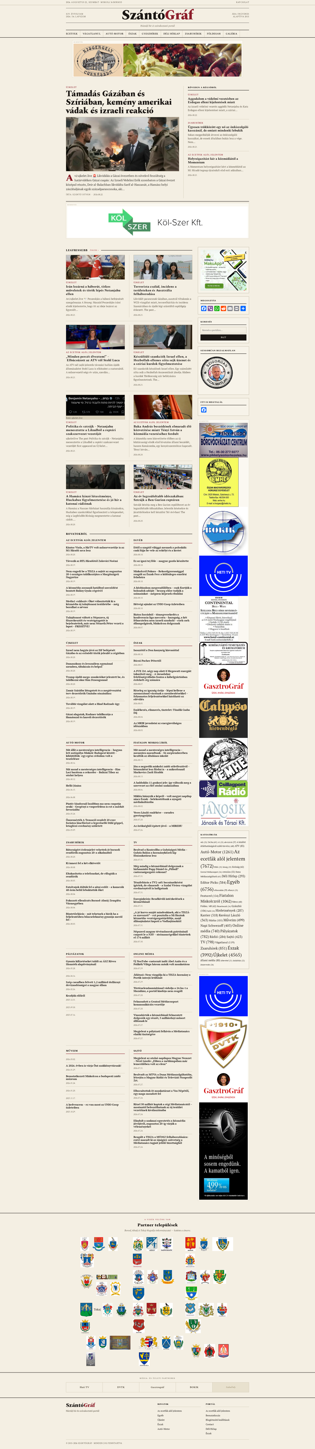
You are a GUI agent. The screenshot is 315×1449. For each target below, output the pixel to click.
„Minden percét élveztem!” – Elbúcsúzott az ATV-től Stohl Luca (93, 358)
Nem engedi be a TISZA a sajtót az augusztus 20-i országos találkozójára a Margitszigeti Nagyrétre (94, 574)
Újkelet (71, 87)
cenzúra (228, 871)
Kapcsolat (242, 2)
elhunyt (233, 890)
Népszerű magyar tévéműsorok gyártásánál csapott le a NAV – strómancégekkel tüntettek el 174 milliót (162, 934)
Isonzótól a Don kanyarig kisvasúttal (156, 650)
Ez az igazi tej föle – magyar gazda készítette (161, 561)
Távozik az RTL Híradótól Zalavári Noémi (92, 561)
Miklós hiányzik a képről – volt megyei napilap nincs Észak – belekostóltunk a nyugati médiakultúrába (162, 799)
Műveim (72, 1051)
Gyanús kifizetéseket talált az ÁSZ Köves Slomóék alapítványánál (91, 963)
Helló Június (73, 785)
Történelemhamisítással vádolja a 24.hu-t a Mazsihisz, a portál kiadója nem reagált (161, 989)
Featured (209, 896)
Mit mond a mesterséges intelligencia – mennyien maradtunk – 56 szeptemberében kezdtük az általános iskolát (161, 752)
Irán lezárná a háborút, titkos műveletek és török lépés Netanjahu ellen (93, 290)
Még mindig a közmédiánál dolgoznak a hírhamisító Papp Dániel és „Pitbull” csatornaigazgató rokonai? (158, 869)
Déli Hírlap (171, 33)
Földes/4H (214, 33)
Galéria (231, 33)
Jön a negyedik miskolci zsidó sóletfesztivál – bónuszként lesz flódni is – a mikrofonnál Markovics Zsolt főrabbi (161, 769)
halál (211, 911)
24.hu (212, 842)
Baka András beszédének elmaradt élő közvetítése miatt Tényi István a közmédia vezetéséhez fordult (162, 430)
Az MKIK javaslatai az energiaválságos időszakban (157, 724)
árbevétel (226, 960)
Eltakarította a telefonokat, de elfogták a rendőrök (91, 875)
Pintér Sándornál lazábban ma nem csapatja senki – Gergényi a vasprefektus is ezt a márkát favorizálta (95, 806)
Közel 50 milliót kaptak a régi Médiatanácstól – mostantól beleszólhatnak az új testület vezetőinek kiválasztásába (163, 1107)
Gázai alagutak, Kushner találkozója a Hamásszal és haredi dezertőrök (89, 716)
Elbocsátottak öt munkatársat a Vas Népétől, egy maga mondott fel (161, 1092)
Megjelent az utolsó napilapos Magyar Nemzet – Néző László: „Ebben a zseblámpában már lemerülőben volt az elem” (162, 1061)
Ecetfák (72, 33)
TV (135, 842)
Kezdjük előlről (75, 995)
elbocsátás (220, 890)
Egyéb (138, 540)
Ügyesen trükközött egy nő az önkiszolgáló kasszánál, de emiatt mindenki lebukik (218, 129)
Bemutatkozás (213, 1415)
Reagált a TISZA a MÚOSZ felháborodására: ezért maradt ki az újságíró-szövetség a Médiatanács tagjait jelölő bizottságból (161, 1139)
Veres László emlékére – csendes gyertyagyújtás (154, 814)
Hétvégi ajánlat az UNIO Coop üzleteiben (159, 604)
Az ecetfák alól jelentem (205, 154)
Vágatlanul (92, 33)
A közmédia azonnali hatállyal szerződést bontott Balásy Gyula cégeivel (92, 589)
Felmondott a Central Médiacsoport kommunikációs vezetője (156, 1003)
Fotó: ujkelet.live (74, 417)
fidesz (237, 901)
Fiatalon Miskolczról (151, 742)
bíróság (238, 866)
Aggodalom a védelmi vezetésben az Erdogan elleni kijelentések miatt (213, 100)
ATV (239, 846)
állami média (210, 960)
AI (221, 842)
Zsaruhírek (193, 33)
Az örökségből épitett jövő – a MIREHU (158, 825)
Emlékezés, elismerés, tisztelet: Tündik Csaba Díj (162, 711)
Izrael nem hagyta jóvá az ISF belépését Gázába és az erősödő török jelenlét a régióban (95, 651)
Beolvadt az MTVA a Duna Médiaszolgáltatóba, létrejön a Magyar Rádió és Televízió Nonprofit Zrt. (163, 1077)
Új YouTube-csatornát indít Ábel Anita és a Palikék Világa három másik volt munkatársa (162, 963)
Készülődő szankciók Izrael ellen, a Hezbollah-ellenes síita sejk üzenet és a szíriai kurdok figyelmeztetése (162, 360)
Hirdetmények (230, 910)
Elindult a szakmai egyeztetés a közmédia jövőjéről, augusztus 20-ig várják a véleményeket (159, 1123)
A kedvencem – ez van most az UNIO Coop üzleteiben (92, 1106)
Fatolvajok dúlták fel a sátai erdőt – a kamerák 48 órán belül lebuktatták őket (95, 888)
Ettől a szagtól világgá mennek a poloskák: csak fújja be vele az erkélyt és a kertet (160, 549)
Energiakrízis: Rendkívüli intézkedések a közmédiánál (159, 900)
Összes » (94, 250)
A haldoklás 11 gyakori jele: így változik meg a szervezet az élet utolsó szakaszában (162, 784)
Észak (132, 33)
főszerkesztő (224, 906)
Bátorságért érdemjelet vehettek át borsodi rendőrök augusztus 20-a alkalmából (93, 851)
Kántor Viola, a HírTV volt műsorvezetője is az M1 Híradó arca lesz (95, 549)
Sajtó (138, 1051)
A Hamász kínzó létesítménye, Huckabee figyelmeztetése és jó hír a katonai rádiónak (93, 500)
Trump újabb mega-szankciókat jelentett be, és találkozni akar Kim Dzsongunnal (95, 678)
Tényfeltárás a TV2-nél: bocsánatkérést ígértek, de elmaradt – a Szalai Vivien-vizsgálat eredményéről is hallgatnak (163, 885)
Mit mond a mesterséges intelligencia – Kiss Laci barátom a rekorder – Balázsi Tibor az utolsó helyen (93, 772)
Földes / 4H (208, 906)
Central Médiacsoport (211, 872)
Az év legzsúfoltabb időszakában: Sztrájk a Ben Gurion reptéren (159, 498)
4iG (203, 842)
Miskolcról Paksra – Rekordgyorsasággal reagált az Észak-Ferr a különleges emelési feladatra (160, 574)
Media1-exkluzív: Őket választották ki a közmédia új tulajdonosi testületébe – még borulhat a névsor (92, 604)
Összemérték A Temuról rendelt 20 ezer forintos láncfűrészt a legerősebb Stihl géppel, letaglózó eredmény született (94, 822)
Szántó (157, 15)
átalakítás (239, 960)
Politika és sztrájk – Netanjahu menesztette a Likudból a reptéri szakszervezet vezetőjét (91, 430)
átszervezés (207, 964)
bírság (227, 867)
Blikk (218, 867)
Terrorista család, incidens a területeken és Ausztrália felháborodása (155, 290)
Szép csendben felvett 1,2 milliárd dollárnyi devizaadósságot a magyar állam (93, 983)
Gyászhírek (150, 33)
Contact (210, 1424)
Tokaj (97, 1309)
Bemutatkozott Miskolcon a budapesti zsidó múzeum (93, 1077)
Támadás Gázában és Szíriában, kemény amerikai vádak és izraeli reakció (119, 102)
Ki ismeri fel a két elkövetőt (83, 863)
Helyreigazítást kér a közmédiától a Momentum (213, 160)
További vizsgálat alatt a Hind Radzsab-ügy (92, 704)
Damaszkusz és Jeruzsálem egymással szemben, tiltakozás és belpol (89, 665)
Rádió (218, 937)
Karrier (209, 915)
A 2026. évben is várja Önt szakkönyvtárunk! (93, 1065)
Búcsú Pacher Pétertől (147, 660)
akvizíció (230, 842)
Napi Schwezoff (216, 925)
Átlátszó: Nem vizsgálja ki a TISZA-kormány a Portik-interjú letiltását (162, 976)
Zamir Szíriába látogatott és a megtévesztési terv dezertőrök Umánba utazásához (93, 692)
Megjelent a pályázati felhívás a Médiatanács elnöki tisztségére (161, 1033)
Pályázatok (75, 954)
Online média (144, 954)
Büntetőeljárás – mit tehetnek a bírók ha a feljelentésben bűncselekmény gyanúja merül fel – (94, 916)
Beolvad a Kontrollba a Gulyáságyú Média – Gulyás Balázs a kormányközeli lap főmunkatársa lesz (160, 852)
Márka (216, 920)
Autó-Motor (114, 33)
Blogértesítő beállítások (218, 1419)
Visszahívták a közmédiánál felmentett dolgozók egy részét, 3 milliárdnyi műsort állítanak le (159, 1018)
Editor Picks (213, 882)
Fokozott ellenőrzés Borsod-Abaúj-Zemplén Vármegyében (93, 902)
